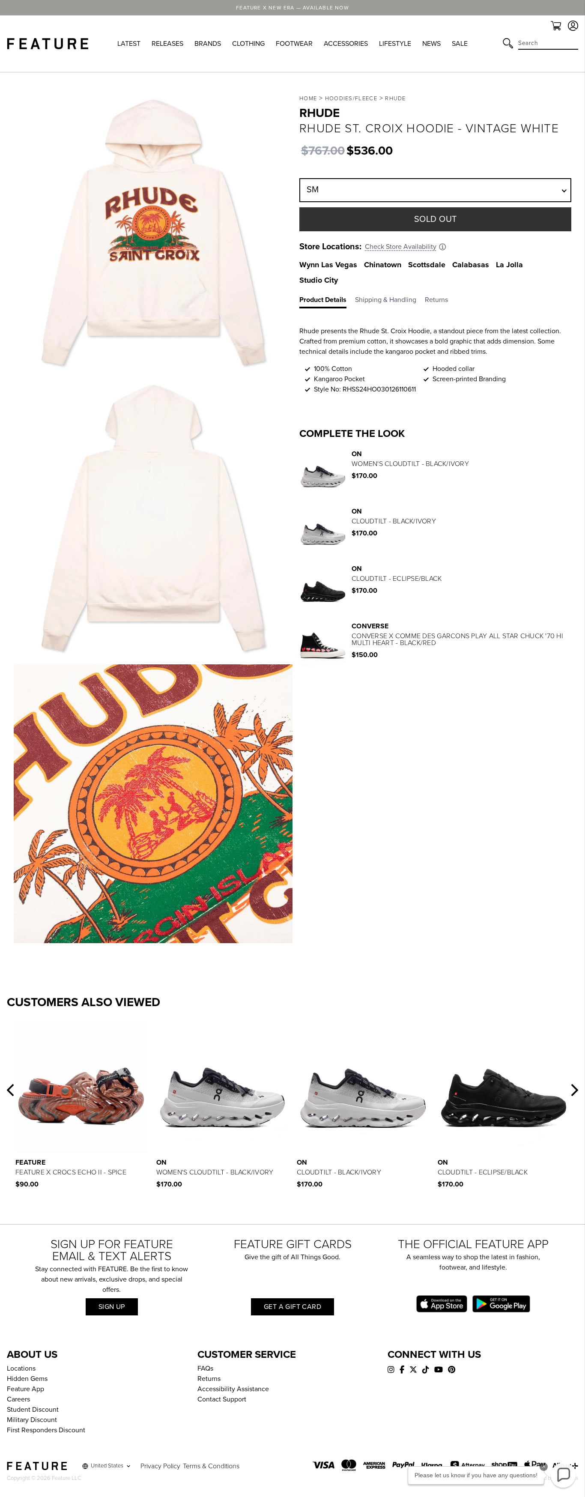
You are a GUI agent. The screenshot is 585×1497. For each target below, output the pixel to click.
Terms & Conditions (211, 1466)
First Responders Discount (46, 1430)
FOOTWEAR (294, 43)
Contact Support (221, 1399)
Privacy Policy (160, 1466)
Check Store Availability (400, 246)
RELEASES (167, 43)
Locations (21, 1368)
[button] (10, 1090)
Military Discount (32, 1420)
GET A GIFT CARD (292, 1307)
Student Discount (33, 1409)
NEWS (431, 43)
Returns (209, 1378)
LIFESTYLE (395, 43)
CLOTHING (248, 43)
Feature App (25, 1389)
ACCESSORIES (346, 43)
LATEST (128, 43)
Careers (18, 1399)
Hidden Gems (27, 1378)
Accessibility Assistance (233, 1389)
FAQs (205, 1368)
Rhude (395, 98)
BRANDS (207, 43)
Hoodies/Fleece (351, 98)
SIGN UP (111, 1307)
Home (308, 98)
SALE (460, 43)
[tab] (327, 301)
